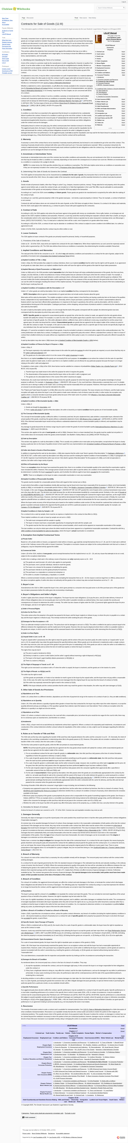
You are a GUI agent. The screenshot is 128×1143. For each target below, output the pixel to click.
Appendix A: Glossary (98, 1054)
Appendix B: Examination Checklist (94, 1059)
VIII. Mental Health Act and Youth (63, 1095)
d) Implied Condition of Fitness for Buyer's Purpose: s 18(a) (106, 444)
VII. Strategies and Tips (84, 1054)
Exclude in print (70, 1113)
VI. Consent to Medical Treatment (76, 1093)
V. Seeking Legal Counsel (95, 1071)
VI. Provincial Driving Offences (74, 1083)
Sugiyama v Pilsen (52, 382)
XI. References (99, 1095)
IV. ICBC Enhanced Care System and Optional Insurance (70, 1071)
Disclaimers (51, 1133)
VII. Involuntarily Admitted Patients (98, 1093)
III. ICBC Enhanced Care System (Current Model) (102, 1069)
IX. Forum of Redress (102, 94)
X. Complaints (90, 1095)
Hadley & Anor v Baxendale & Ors (89, 830)
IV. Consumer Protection (103, 83)
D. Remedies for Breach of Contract (36, 88)
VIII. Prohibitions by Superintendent (111, 1083)
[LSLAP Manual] (98, 39)
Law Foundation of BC (39, 1137)
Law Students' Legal (113, 37)
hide (123, 1025)
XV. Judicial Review (67, 1049)
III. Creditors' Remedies (95, 1057)
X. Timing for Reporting (60, 1047)
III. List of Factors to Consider (96, 1052)
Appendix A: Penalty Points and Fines (102, 1088)
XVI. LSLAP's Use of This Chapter (84, 1049)
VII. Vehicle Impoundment (92, 1083)
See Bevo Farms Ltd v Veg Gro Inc (80, 777)
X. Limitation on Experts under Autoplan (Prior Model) (69, 1076)
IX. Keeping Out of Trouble (115, 1045)
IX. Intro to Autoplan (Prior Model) (101, 1073)
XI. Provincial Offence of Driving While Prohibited (108, 1085)
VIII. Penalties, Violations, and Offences (94, 1045)
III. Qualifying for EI (93, 1042)
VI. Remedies (72, 1054)
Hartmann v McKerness (116, 453)
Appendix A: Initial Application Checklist (107, 1049)
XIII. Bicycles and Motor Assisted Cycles (77, 1088)
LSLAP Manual (110, 33)
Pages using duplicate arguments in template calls (46, 1113)
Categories (25, 1113)
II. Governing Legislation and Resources (107, 79)
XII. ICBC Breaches (59, 1088)
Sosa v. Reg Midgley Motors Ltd (49, 490)
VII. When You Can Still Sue (61, 1073)
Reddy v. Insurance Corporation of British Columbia (88, 487)
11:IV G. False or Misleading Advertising (57, 83)
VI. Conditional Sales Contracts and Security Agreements (90, 1064)
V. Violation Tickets (58, 1083)
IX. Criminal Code (79, 1095)
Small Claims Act (45, 999)
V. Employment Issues (59, 1054)
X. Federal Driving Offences (85, 1085)
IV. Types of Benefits (106, 1042)
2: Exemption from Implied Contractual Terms (54, 256)
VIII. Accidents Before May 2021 (80, 1073)
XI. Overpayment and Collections (78, 1047)
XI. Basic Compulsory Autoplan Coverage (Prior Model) (102, 1076)
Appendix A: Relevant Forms (74, 1059)
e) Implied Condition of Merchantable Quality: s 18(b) (75, 340)
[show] (123, 51)
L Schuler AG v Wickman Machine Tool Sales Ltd (65, 101)
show (122, 1028)
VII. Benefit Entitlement (75, 1045)
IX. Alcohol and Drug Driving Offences (64, 1085)
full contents (116, 41)
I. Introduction (100, 77)
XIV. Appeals (57, 1049)
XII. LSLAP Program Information (62, 1078)
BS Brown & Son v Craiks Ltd (90, 419)
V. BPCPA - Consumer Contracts (105, 85)
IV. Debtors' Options (109, 1057)
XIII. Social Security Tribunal (110, 1047)
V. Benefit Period (118, 1042)
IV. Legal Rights (108, 1090)
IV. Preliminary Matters (113, 1052)
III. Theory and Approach (95, 1090)
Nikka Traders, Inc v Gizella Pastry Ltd (104, 366)
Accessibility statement (63, 1133)
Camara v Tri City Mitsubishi (30, 507)
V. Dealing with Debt (59, 1059)
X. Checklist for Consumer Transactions (107, 96)
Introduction (110, 47)
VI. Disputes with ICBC (111, 1071)
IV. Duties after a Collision (107, 1081)
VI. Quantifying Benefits (60, 1045)
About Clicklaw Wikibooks (39, 1133)
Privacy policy (26, 1133)
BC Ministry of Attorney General (72, 1137)
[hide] (123, 75)
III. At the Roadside (93, 1081)
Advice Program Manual (113, 39)
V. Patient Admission (59, 1093)
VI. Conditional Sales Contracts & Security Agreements (110, 88)
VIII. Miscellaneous (101, 92)
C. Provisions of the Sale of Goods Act (71, 167)
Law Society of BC (54, 1137)
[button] (28, 1117)
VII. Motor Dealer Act (102, 90)
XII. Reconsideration (95, 1047)
